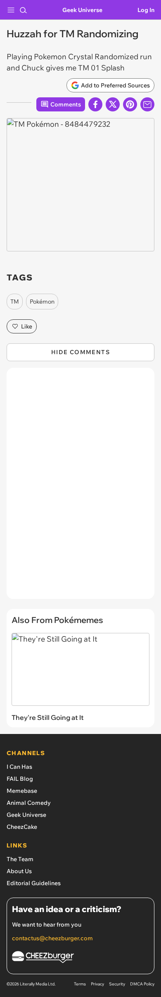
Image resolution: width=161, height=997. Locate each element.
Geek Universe (82, 10)
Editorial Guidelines (34, 883)
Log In (145, 10)
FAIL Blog (20, 778)
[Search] (23, 10)
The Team (20, 859)
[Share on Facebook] (95, 104)
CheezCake (22, 826)
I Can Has (19, 766)
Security (117, 984)
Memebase (22, 790)
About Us (19, 871)
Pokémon (42, 301)
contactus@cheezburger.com (52, 938)
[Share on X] (113, 104)
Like (26, 326)
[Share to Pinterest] (130, 104)
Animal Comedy (29, 802)
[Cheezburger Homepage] (80, 958)
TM (14, 301)
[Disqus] (80, 487)
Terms (80, 984)
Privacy (97, 984)
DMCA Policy (142, 984)
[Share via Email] (147, 104)
